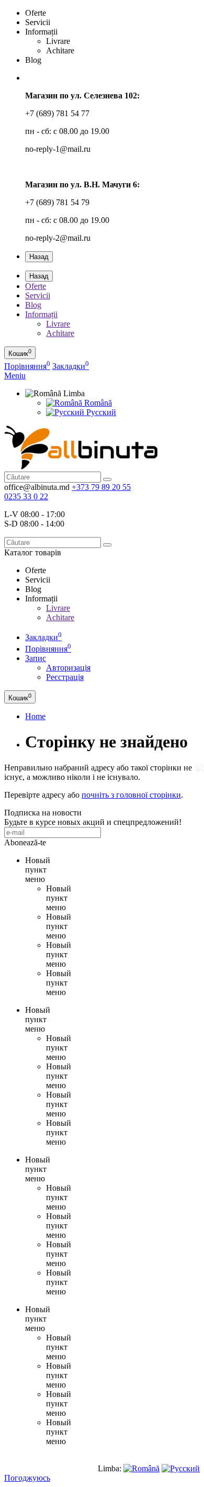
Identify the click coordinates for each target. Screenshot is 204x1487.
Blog (33, 304)
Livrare (58, 323)
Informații (41, 314)
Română (97, 402)
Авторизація (68, 667)
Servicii (37, 295)
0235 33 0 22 (26, 496)
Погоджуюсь (27, 1477)
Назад (39, 257)
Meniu (15, 375)
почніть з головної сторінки (131, 794)
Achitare (60, 333)
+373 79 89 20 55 (101, 487)
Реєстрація (65, 677)
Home (35, 716)
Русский (100, 412)
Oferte (35, 286)
